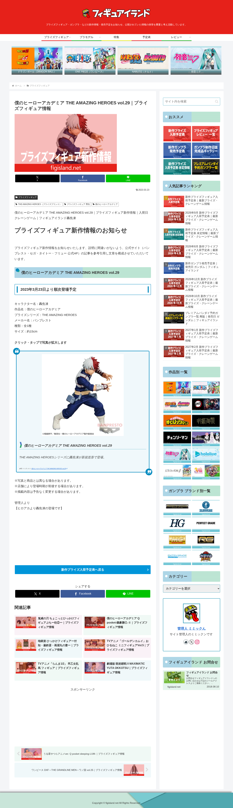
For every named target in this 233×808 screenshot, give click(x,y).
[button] (217, 101)
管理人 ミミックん (191, 628)
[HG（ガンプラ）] (177, 524)
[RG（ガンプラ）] (206, 540)
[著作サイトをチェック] (185, 641)
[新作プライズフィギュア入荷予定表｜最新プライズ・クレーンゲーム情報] (177, 134)
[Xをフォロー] (191, 641)
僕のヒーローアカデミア (106, 204)
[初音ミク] (177, 455)
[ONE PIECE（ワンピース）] (206, 389)
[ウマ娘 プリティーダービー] (206, 472)
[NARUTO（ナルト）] (177, 405)
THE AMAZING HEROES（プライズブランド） (39, 204)
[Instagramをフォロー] (197, 641)
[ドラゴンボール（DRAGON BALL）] (177, 389)
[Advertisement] (82, 716)
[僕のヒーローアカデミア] (177, 422)
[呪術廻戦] (206, 422)
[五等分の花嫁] (177, 472)
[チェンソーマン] (177, 438)
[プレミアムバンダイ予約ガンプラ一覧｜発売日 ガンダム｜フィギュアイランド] (206, 167)
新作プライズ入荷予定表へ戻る (82, 569)
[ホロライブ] (206, 455)
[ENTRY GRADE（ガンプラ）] (177, 557)
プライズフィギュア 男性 (78, 204)
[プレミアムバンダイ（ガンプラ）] (177, 507)
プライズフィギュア (27, 197)
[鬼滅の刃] (206, 405)
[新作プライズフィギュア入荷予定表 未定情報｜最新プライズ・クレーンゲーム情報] (177, 167)
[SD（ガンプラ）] (206, 557)
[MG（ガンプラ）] (177, 540)
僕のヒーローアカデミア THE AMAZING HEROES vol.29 (49, 468)
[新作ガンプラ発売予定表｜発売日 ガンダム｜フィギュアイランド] (177, 150)
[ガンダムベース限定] (206, 507)
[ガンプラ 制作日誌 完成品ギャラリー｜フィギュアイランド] (206, 150)
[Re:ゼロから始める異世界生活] (206, 438)
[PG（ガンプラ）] (206, 524)
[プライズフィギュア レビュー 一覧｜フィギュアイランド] (206, 134)
